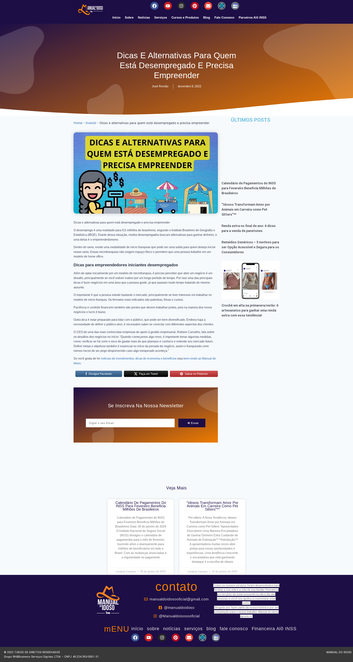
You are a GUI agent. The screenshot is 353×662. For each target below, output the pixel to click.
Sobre (129, 17)
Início (116, 17)
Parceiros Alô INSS (252, 17)
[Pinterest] (195, 6)
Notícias (144, 17)
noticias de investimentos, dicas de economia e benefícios (138, 358)
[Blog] (222, 6)
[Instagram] (181, 6)
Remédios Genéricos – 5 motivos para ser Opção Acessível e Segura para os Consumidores (250, 247)
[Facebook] (154, 6)
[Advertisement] (250, 149)
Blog (206, 17)
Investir (91, 123)
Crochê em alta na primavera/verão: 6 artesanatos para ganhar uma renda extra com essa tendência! (250, 310)
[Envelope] (208, 6)
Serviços (160, 17)
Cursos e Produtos (185, 17)
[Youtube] (168, 6)
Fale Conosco (224, 17)
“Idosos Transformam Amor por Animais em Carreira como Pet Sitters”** (246, 209)
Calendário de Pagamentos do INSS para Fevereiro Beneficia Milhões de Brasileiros (249, 188)
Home (78, 123)
